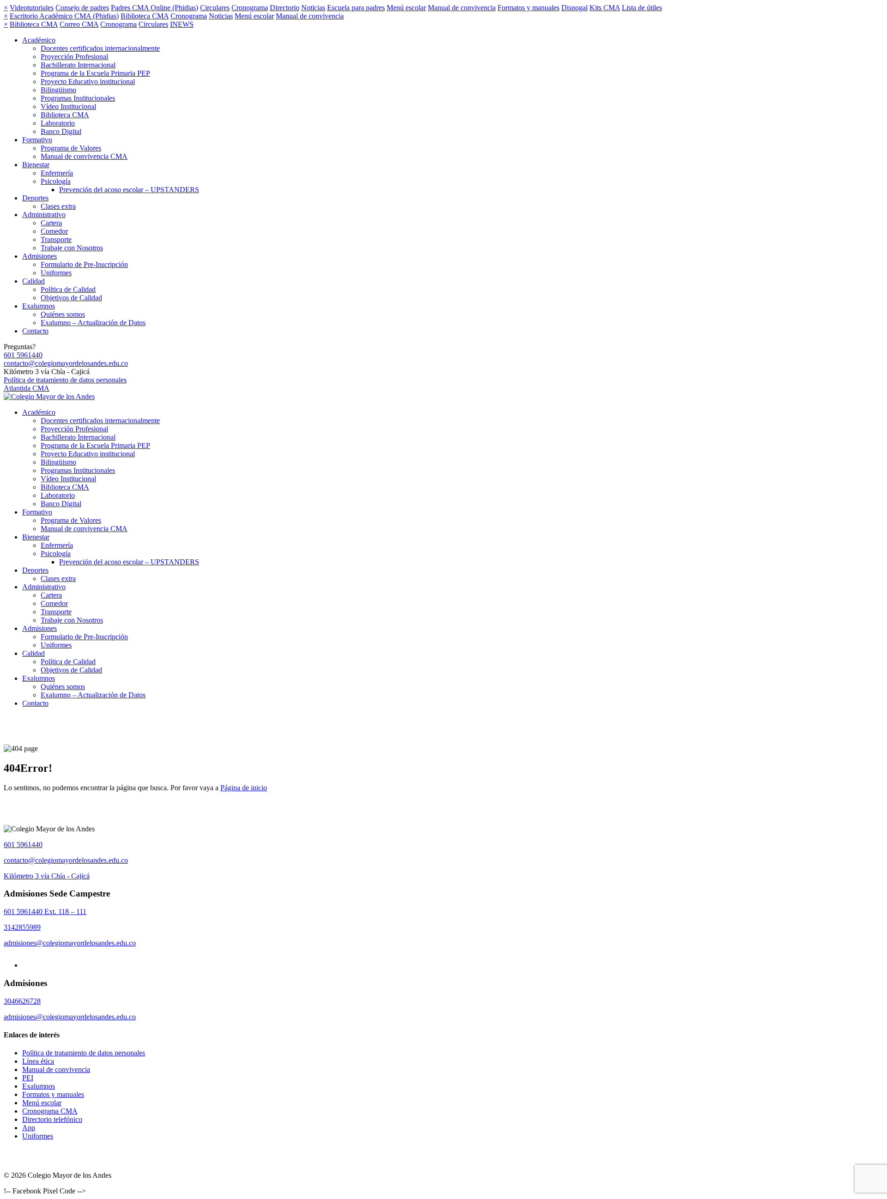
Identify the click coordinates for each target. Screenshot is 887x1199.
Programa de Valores (71, 148)
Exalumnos (38, 306)
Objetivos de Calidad (71, 298)
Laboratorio (58, 123)
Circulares (215, 8)
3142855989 (22, 927)
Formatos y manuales (528, 8)
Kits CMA (604, 8)
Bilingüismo (58, 90)
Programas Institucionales (78, 98)
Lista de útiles (642, 8)
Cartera (51, 223)
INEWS (182, 24)
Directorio (284, 8)
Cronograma (249, 8)
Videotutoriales (32, 8)
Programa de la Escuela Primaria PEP (95, 73)
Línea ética (38, 1061)
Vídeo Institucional (68, 106)
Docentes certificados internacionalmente (100, 48)
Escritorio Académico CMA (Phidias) (64, 16)
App (28, 1128)
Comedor (54, 231)
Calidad (33, 281)
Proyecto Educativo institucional (88, 81)
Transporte (56, 239)
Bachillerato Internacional (78, 65)
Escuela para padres (356, 8)
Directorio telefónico (52, 1119)
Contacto (35, 331)
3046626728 (22, 1001)
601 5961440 (23, 355)
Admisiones (39, 256)
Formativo (37, 140)
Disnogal (574, 8)
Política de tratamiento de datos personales (65, 380)
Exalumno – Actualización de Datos (93, 323)
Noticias (313, 8)
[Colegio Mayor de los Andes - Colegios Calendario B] (49, 396)
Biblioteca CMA (145, 16)
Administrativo (44, 214)
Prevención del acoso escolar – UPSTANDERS (129, 190)
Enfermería (57, 173)
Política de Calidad (68, 289)
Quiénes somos (63, 314)
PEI (27, 1078)
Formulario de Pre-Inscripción (84, 264)
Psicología (56, 181)
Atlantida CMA (26, 388)
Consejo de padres (82, 8)
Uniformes (56, 273)
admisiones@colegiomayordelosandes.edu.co (70, 943)
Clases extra (58, 206)
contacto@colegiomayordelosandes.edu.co (66, 363)
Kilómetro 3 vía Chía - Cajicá (47, 876)
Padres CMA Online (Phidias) (154, 8)
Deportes (35, 198)
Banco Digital (61, 131)
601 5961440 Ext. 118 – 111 (45, 911)
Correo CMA (79, 24)
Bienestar (35, 165)
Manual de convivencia (462, 8)
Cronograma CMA (50, 1111)
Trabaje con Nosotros (72, 248)
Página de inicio (243, 788)
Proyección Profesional (74, 57)
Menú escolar (406, 8)
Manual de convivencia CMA (84, 156)
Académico (38, 40)
